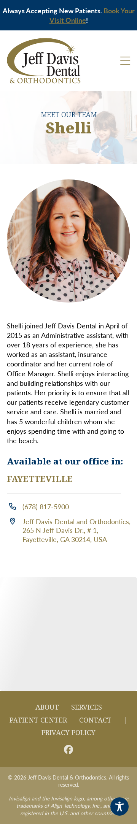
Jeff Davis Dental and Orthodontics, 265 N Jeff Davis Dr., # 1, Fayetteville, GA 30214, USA (76, 530)
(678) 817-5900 (45, 506)
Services (86, 707)
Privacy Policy (68, 733)
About (47, 707)
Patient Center (38, 720)
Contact (95, 720)
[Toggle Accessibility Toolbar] (119, 806)
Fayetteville (40, 479)
